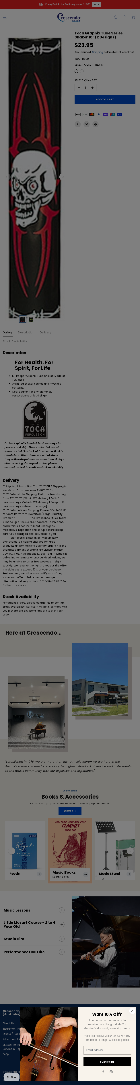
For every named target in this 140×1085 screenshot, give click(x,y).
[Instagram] (111, 1072)
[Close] (132, 1011)
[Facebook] (103, 1072)
